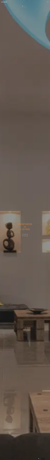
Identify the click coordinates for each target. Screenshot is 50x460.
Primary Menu (48, 2)
